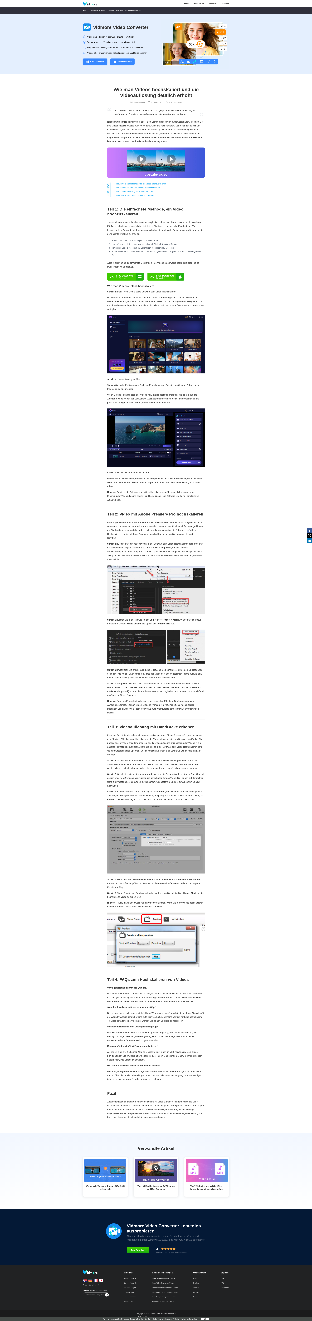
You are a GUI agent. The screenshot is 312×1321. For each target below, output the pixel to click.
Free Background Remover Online (165, 1292)
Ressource (213, 4)
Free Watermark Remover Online (165, 1288)
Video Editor (128, 1301)
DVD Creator (129, 1292)
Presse (196, 1292)
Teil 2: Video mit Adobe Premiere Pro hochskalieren (138, 188)
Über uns (196, 1278)
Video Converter (130, 1278)
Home (85, 11)
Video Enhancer (130, 1297)
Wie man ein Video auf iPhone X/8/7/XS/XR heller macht (105, 1187)
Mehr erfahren (192, 1319)
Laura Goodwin (139, 102)
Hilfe (222, 1278)
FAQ (222, 1283)
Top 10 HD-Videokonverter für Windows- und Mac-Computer (156, 1187)
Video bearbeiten (107, 11)
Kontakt (196, 1283)
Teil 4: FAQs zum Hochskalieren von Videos (135, 195)
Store (186, 4)
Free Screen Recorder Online (163, 1278)
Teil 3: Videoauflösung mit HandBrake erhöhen (136, 192)
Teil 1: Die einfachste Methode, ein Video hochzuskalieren (141, 184)
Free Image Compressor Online (164, 1297)
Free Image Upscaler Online (163, 1301)
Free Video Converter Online (163, 1283)
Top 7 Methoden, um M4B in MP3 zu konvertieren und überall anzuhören (206, 1187)
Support (225, 4)
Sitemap (196, 1297)
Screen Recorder (130, 1283)
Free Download (97, 62)
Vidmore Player (130, 1288)
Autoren (196, 1288)
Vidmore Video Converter (120, 27)
